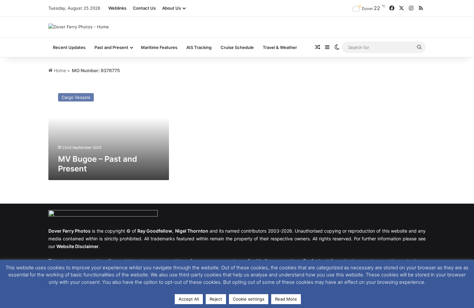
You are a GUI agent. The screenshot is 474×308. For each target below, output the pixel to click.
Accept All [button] (189, 299)
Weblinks (117, 8)
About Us (171, 8)
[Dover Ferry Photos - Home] (78, 26)
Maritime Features (159, 47)
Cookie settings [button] (248, 299)
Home (59, 70)
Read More (286, 299)
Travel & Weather (280, 47)
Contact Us (144, 8)
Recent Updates (69, 47)
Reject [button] (216, 299)
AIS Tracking (199, 47)
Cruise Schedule (237, 47)
